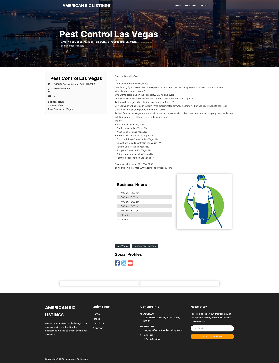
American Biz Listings (60, 311)
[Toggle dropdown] (210, 6)
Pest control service (95, 41)
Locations (191, 6)
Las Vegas (76, 41)
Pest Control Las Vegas (60, 109)
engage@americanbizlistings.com (163, 330)
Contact (98, 328)
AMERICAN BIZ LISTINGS (86, 5)
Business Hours (56, 101)
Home (178, 6)
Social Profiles (55, 105)
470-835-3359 (152, 338)
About (96, 318)
